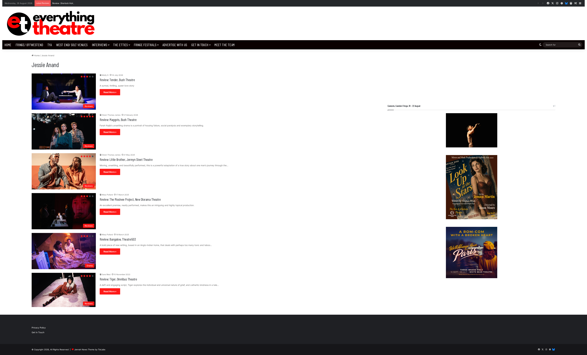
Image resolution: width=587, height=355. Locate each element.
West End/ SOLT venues (72, 44)
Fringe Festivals (145, 44)
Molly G (105, 75)
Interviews (99, 44)
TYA (49, 44)
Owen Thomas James (111, 115)
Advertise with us (174, 44)
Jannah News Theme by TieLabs (89, 349)
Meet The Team (224, 44)
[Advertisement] (471, 75)
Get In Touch (199, 44)
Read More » (109, 92)
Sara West (106, 274)
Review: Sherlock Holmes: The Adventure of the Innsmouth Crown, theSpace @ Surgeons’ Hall (97, 3)
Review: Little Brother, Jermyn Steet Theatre (126, 159)
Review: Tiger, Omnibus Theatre (118, 279)
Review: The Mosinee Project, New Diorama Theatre (130, 199)
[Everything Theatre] (52, 23)
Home (7, 44)
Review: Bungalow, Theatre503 (118, 239)
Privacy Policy (39, 327)
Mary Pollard (107, 195)
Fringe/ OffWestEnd (29, 44)
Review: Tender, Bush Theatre (117, 79)
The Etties (120, 44)
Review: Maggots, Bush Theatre (118, 119)
